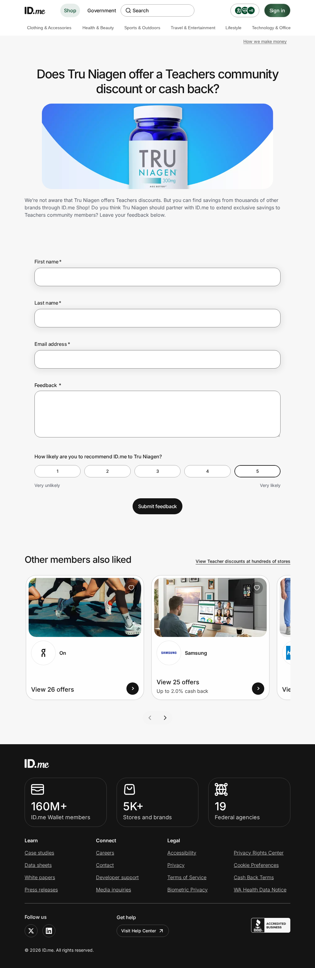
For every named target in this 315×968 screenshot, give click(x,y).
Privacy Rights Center (259, 853)
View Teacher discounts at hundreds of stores (243, 561)
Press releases (41, 890)
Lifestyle (233, 27)
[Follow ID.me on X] (31, 930)
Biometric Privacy (187, 890)
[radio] (57, 471)
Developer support (117, 877)
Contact (105, 865)
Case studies (39, 853)
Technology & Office (271, 27)
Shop (70, 10)
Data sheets (38, 865)
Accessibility (181, 853)
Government (101, 10)
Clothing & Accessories (49, 27)
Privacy (176, 865)
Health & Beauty (98, 27)
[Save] (131, 588)
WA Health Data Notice (260, 890)
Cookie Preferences (256, 865)
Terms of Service (186, 877)
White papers (40, 877)
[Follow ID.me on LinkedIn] (48, 930)
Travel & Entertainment (193, 27)
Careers (105, 853)
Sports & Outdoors (142, 27)
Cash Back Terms (254, 877)
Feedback (47, 385)
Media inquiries (113, 890)
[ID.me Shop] (39, 10)
